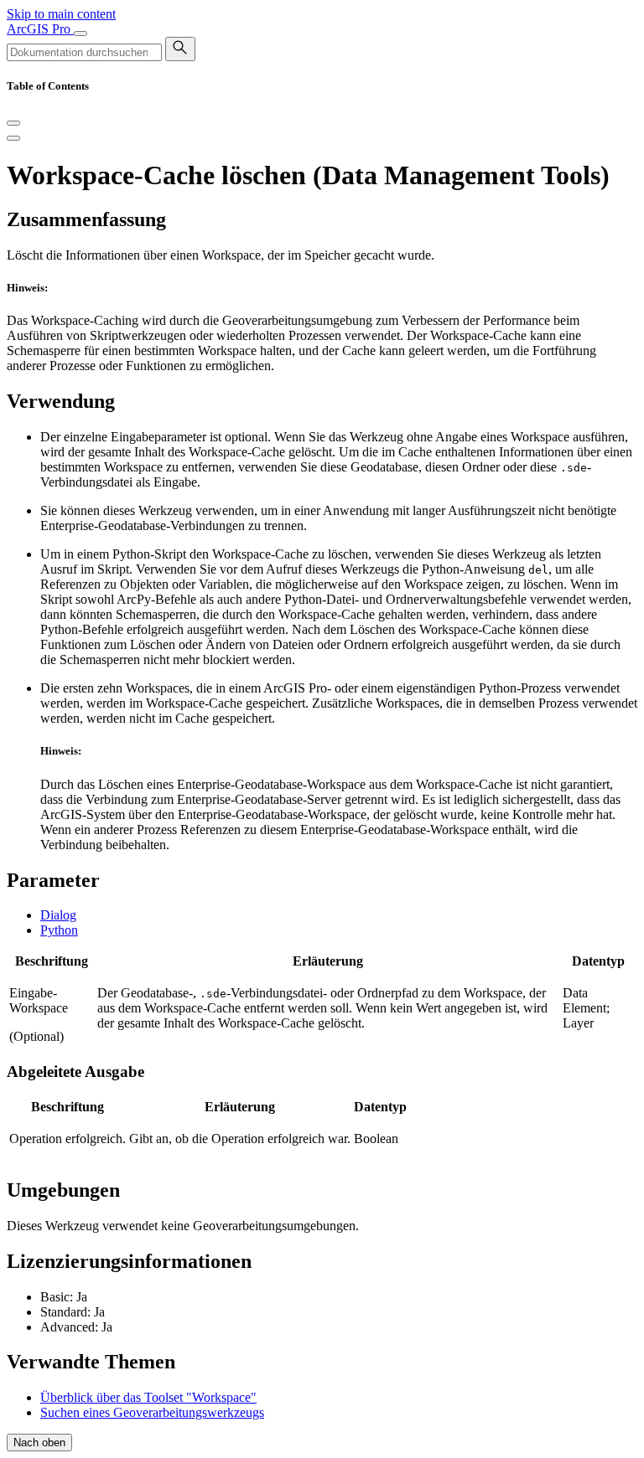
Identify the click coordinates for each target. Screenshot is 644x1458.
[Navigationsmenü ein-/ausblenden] (80, 33)
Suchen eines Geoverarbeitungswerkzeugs (152, 1412)
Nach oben (39, 1442)
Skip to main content (61, 14)
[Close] (13, 123)
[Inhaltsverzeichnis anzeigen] (13, 138)
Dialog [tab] (58, 915)
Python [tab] (59, 930)
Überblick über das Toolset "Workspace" (148, 1397)
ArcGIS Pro (40, 29)
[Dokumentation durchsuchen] (180, 49)
